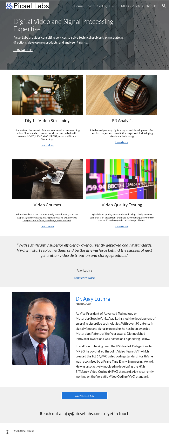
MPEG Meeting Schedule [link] (139, 6)
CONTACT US (23, 50)
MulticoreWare (84, 278)
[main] (72, 35)
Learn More (47, 145)
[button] (164, 6)
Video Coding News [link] (102, 6)
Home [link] (78, 6)
